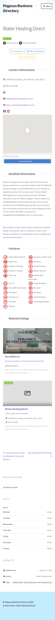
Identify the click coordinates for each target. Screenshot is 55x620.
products (16, 234)
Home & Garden (37, 361)
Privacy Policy (9, 605)
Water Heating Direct (16, 409)
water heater (27, 227)
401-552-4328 (12, 86)
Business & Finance (12, 361)
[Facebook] (4, 111)
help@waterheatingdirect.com (19, 98)
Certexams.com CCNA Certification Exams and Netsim (14, 456)
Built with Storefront (26, 605)
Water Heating (30, 582)
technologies (26, 234)
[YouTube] (8, 111)
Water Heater (18, 582)
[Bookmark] (5, 351)
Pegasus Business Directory (17, 8)
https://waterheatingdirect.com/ (20, 105)
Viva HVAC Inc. (12, 356)
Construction (26, 361)
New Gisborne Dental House (40, 454)
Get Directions (25, 161)
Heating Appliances (44, 582)
